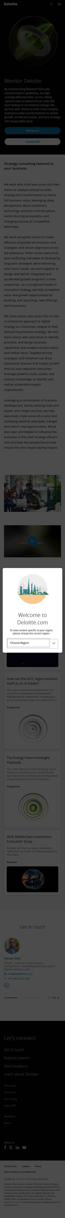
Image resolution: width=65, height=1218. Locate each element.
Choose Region (19, 643)
